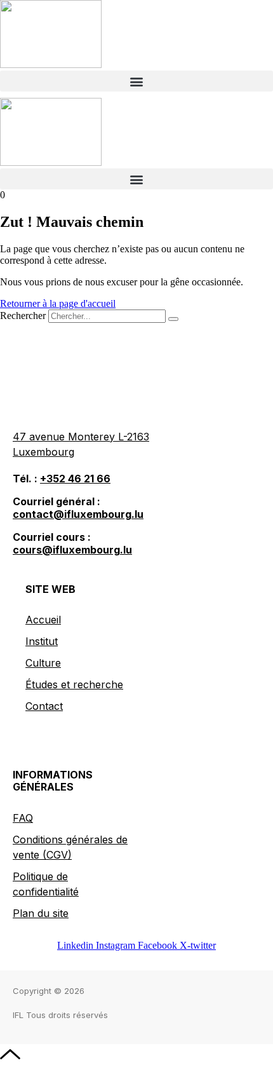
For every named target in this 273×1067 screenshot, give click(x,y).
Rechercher (24, 315)
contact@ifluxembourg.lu (78, 514)
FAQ (23, 818)
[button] (136, 81)
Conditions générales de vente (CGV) (70, 847)
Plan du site (41, 913)
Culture (43, 662)
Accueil (43, 619)
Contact (44, 706)
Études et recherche (74, 684)
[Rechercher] (173, 319)
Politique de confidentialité (46, 884)
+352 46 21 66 (75, 478)
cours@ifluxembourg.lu (72, 549)
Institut (41, 641)
